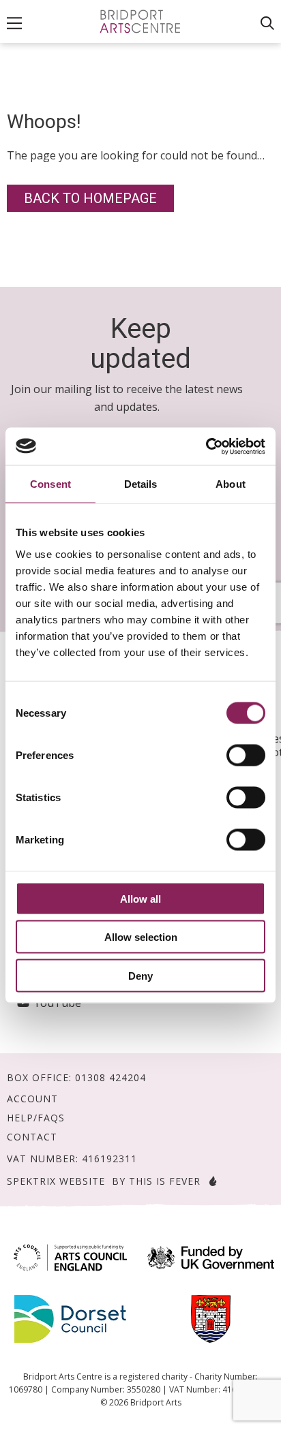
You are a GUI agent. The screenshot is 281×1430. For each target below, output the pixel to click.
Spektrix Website (56, 1181)
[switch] (245, 755)
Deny (140, 975)
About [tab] (231, 484)
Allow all (140, 898)
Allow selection (140, 937)
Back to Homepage (90, 198)
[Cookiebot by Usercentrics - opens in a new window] (205, 446)
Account (32, 1099)
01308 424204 (110, 1077)
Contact (32, 1137)
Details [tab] (141, 484)
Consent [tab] (50, 484)
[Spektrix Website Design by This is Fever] (210, 1181)
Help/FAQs (36, 1118)
